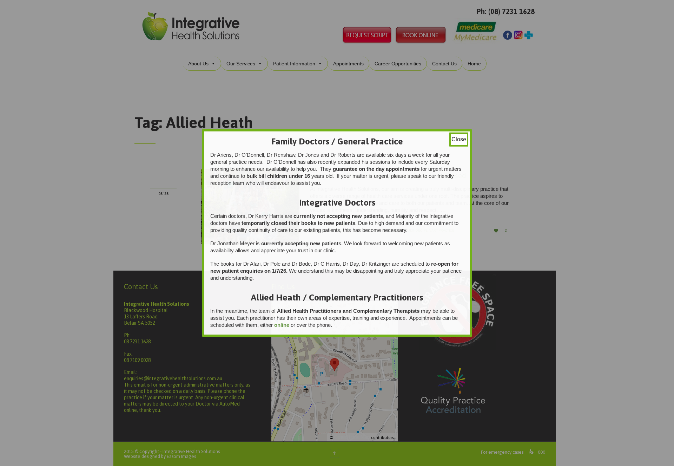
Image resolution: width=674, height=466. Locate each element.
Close (458, 139)
